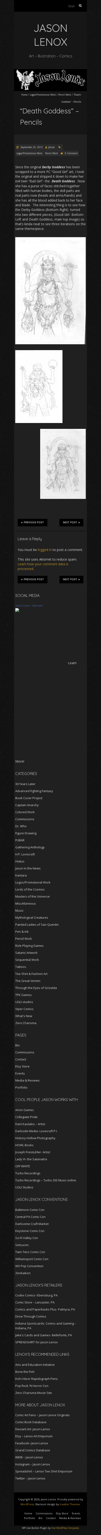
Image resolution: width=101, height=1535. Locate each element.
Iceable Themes (70, 1504)
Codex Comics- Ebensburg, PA (36, 1295)
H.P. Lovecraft (25, 854)
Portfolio (21, 1087)
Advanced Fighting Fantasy (34, 791)
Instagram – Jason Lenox (32, 1464)
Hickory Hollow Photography (35, 1138)
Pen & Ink (22, 931)
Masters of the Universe (32, 896)
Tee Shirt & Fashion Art (31, 974)
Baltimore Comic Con (29, 1210)
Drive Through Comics (30, 1316)
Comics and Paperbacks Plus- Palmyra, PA (45, 1309)
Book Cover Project (28, 798)
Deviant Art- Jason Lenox (32, 1429)
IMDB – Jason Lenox (29, 1457)
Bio (17, 1045)
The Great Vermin (27, 981)
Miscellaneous (25, 903)
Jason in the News (28, 868)
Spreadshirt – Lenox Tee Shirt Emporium (43, 1471)
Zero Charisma (25, 1023)
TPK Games (23, 995)
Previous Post (34, 522)
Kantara (21, 875)
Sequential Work (27, 960)
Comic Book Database (31, 1422)
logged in (45, 549)
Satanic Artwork (26, 953)
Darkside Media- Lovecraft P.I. (36, 1131)
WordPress (27, 1504)
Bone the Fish (25, 1372)
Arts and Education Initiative (35, 1365)
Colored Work (25, 812)
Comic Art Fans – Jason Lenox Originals (42, 1415)
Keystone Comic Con (29, 1231)
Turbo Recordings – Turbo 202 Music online (45, 1180)
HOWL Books (24, 1145)
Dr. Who (21, 826)
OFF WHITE (22, 1166)
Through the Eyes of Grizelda (36, 988)
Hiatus (19, 861)
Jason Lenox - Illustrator (29, 605)
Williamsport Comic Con (31, 1259)
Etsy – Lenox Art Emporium (34, 1436)
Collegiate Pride (26, 1117)
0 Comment (71, 153)
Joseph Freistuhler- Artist (32, 1152)
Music (19, 910)
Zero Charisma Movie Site (33, 1393)
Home (24, 94)
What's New (23, 1016)
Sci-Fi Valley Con (26, 1238)
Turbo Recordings (27, 1173)
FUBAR (19, 840)
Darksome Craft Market (32, 1224)
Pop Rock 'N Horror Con (31, 1386)
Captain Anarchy (27, 805)
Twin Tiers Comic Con (30, 1252)
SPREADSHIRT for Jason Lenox (36, 1342)
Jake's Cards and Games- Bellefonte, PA (43, 1335)
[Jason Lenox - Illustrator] (17, 610)
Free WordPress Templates (65, 1528)
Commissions (24, 819)
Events (20, 1073)
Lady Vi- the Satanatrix (31, 1159)
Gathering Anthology (30, 847)
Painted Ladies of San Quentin (37, 924)
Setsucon (22, 1245)
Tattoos (20, 967)
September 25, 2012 (31, 147)
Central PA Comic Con (30, 1217)
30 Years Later (25, 784)
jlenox (51, 147)
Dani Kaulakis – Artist (30, 1124)
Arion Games (24, 1110)
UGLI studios (24, 1002)
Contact (20, 1059)
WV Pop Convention (29, 1266)
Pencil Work (64, 94)
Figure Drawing (25, 833)
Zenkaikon (23, 1273)
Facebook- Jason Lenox (31, 1443)
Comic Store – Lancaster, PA (34, 1302)
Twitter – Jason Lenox (30, 1478)
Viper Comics (24, 1009)
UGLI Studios (24, 1187)
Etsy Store (22, 1066)
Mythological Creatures (31, 917)
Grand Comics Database (32, 1450)
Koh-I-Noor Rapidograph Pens (36, 1379)
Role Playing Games (29, 945)
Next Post (70, 522)
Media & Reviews (27, 1080)
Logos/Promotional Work (43, 94)
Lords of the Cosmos (30, 889)
